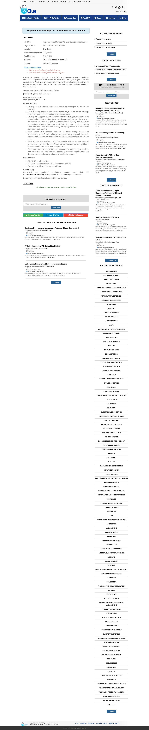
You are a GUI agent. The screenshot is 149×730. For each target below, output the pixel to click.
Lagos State (48, 230)
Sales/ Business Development (55, 60)
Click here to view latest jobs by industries (44, 70)
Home (24, 2)
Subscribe (56, 207)
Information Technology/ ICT (106, 203)
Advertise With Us (61, 2)
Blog (123, 18)
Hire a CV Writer (52, 18)
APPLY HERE (28, 184)
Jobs (98, 18)
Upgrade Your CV (81, 2)
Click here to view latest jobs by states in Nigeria (46, 73)
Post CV (86, 18)
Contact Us (43, 2)
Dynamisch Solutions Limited (78, 728)
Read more (56, 239)
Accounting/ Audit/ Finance (106, 247)
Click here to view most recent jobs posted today (56, 187)
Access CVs (71, 18)
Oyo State (47, 49)
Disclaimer (91, 723)
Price (32, 2)
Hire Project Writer (31, 18)
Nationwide (105, 220)
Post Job (111, 18)
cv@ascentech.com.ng (35, 174)
